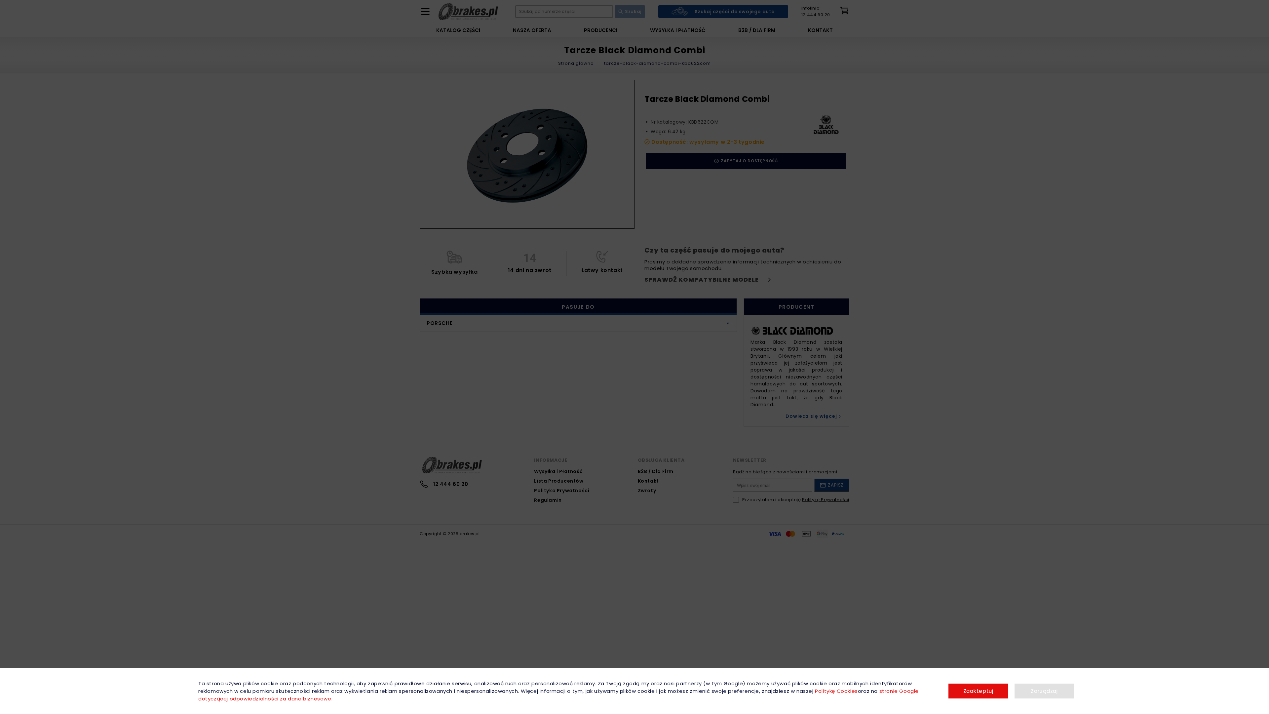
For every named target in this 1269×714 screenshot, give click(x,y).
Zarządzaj (1044, 691)
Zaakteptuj (978, 691)
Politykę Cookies (836, 691)
